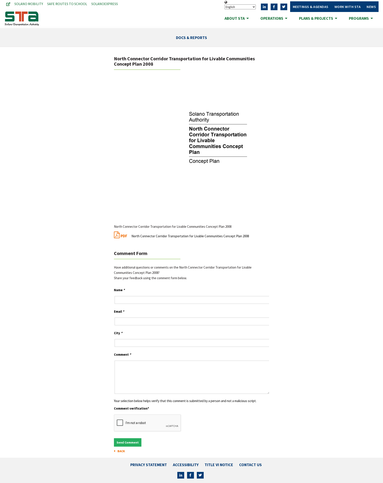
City (118, 333)
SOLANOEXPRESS (104, 4)
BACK (120, 451)
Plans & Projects (317, 18)
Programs (360, 18)
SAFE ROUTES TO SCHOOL (67, 4)
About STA (235, 18)
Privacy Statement (148, 464)
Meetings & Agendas (310, 6)
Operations (272, 18)
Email (119, 311)
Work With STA (347, 6)
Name (119, 290)
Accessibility (186, 464)
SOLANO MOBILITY (28, 4)
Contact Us (250, 464)
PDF (184, 235)
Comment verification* (131, 408)
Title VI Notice (219, 464)
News (371, 6)
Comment (122, 354)
